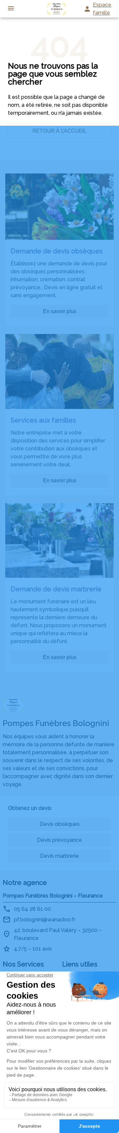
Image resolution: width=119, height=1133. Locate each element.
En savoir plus (59, 311)
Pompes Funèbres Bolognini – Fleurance (53, 896)
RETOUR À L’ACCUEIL (59, 131)
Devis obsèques (60, 824)
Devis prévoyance (59, 840)
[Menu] (11, 9)
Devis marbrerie (59, 856)
